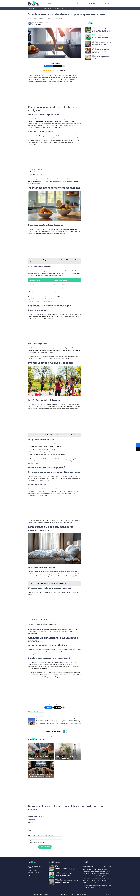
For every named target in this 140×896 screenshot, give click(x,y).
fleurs (88, 876)
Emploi (30, 875)
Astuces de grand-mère (92, 869)
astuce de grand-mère (98, 866)
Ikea (101, 876)
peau (91, 883)
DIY (100, 873)
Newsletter (108, 3)
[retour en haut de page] (136, 888)
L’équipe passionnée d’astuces (34, 866)
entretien (85, 876)
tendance (109, 885)
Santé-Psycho (40, 711)
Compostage (95, 873)
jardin (104, 876)
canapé (97, 871)
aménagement (88, 867)
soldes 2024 (104, 885)
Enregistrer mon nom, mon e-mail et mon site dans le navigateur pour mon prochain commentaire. (45, 841)
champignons (102, 871)
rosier (100, 885)
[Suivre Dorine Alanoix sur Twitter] (37, 726)
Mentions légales (65, 894)
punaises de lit (102, 883)
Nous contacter (33, 870)
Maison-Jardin (47, 8)
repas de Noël (95, 885)
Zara (110, 887)
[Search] (77, 3)
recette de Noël (89, 885)
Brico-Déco (31, 8)
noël (84, 883)
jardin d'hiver (85, 878)
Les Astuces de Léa (93, 878)
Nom (29, 830)
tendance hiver (96, 887)
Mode (38, 8)
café (95, 871)
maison (99, 878)
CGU (72, 894)
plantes (95, 883)
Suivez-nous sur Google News (53, 731)
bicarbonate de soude (88, 871)
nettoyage (101, 880)
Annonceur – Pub (33, 873)
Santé (35, 711)
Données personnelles (80, 894)
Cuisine (57, 8)
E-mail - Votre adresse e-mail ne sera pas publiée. (40, 835)
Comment (30, 822)
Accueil (30, 18)
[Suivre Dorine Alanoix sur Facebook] (36, 726)
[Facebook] (138, 445)
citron (84, 873)
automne (104, 869)
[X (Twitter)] (138, 449)
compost (88, 873)
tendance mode (104, 887)
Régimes (35, 18)
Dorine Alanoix (37, 24)
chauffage (108, 871)
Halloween (93, 876)
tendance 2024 (88, 887)
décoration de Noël (105, 873)
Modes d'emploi (91, 880)
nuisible (88, 883)
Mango (103, 878)
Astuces (107, 866)
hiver (98, 876)
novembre (106, 880)
